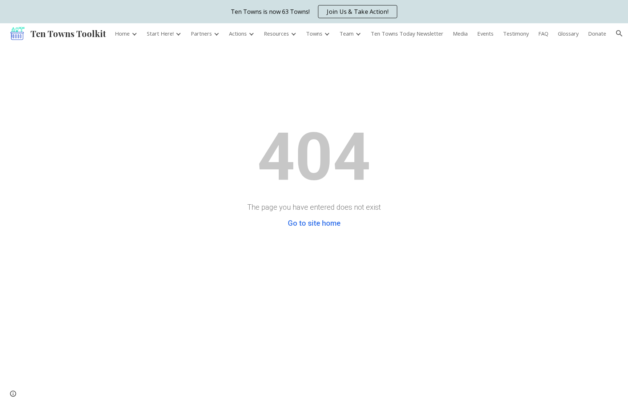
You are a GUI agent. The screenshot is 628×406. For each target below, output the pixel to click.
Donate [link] (597, 33)
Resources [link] (276, 33)
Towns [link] (314, 33)
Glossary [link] (568, 33)
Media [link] (460, 33)
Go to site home (314, 223)
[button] (619, 33)
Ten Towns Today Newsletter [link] (407, 33)
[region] (314, 11)
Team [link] (346, 33)
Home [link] (122, 33)
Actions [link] (238, 33)
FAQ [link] (543, 33)
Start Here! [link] (160, 33)
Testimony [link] (516, 33)
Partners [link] (201, 33)
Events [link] (485, 33)
